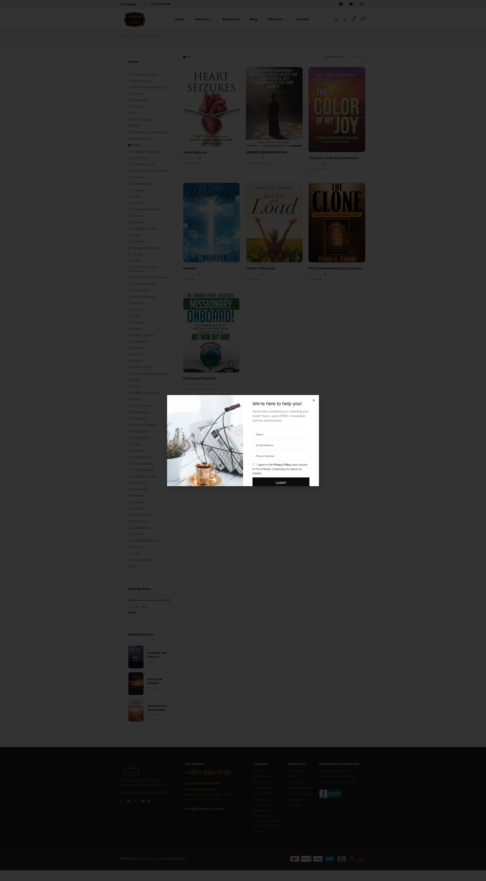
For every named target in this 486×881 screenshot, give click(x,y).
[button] (313, 400)
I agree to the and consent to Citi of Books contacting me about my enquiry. (279, 469)
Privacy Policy (282, 464)
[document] (243, 440)
